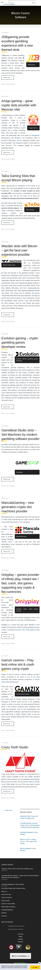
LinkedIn (20, 939)
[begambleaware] (20, 956)
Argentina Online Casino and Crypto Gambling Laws (17, 868)
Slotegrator (35, 135)
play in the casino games (26, 630)
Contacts (4, 916)
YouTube (20, 934)
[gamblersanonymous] (27, 947)
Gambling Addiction (7, 910)
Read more (6, 77)
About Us (4, 891)
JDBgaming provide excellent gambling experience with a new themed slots (17, 43)
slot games (36, 293)
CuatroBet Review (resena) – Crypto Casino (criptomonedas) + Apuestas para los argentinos (30, 825)
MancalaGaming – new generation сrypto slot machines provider (17, 507)
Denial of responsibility (8, 903)
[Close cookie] (39, 963)
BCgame (18, 138)
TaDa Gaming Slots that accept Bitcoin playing (18, 178)
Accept (35, 967)
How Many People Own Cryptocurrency (13, 888)
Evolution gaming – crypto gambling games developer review (19, 342)
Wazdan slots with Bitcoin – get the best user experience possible (19, 250)
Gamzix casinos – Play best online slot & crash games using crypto (17, 664)
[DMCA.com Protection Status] (18, 947)
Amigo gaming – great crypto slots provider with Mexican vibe (18, 105)
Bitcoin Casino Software (8, 84)
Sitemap (3, 913)
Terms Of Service (6, 897)
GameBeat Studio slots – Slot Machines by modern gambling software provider (20, 434)
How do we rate (6, 894)
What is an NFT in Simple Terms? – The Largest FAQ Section (28, 841)
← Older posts (8, 810)
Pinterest (20, 941)
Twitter (20, 936)
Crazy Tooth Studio (14, 747)
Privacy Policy (5, 900)
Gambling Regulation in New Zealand (12, 884)
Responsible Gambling (8, 906)
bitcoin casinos (29, 782)
